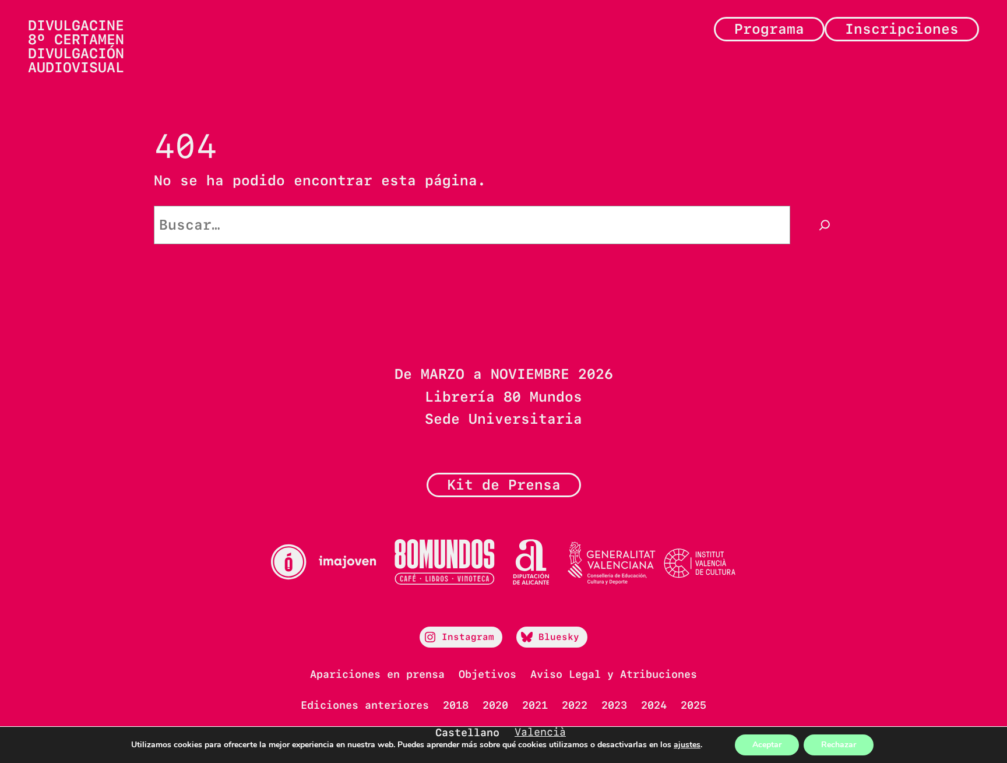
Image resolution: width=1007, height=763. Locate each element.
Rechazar (838, 744)
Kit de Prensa (504, 484)
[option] (540, 732)
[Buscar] (824, 225)
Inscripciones (902, 28)
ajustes (687, 745)
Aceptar (766, 744)
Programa (769, 28)
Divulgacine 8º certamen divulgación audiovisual (76, 46)
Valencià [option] (540, 732)
